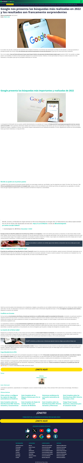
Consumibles (69, 4)
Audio (15, 4)
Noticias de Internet (41, 377)
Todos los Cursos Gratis (47, 445)
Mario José (7, 17)
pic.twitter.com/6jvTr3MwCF (11, 225)
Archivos (31, 457)
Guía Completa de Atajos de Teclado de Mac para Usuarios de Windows (30, 403)
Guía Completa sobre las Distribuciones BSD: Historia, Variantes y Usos (72, 397)
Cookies (17, 457)
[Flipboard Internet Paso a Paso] (34, 436)
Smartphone (26, 4)
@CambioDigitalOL (60, 223)
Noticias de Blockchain (61, 452)
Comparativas (32, 452)
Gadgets (31, 4)
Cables (74, 4)
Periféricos (53, 4)
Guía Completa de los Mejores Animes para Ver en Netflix (30, 397)
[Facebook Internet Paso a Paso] (27, 430)
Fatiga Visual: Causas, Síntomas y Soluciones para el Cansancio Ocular (72, 403)
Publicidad (18, 448)
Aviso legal (18, 455)
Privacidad (18, 454)
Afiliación (18, 450)
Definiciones (31, 450)
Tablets (64, 4)
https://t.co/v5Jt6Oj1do (40, 223)
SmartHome (41, 4)
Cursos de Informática (46, 447)
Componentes (59, 4)
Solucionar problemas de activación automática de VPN (50, 397)
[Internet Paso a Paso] (8, 1)
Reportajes (31, 454)
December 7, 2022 (26, 229)
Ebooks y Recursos (46, 457)
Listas (30, 448)
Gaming (36, 4)
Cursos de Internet (46, 448)
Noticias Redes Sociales (61, 450)
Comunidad (18, 447)
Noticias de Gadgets (61, 455)
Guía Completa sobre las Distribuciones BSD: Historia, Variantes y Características (10, 403)
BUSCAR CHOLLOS (10, 4)
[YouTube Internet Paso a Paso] (41, 430)
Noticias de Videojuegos (62, 454)
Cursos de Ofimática (46, 455)
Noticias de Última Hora (61, 445)
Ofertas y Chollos (32, 455)
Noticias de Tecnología (61, 447)
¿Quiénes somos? (19, 445)
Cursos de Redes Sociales (47, 450)
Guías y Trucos (32, 447)
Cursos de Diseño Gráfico (47, 452)
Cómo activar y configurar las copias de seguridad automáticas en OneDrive (9, 397)
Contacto (18, 452)
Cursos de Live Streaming (47, 454)
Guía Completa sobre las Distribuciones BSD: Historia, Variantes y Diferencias (51, 403)
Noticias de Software (61, 457)
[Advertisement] (41, 68)
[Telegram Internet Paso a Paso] (48, 430)
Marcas (30, 445)
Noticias (41, 376)
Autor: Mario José (5, 385)
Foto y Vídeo (20, 4)
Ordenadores (47, 4)
